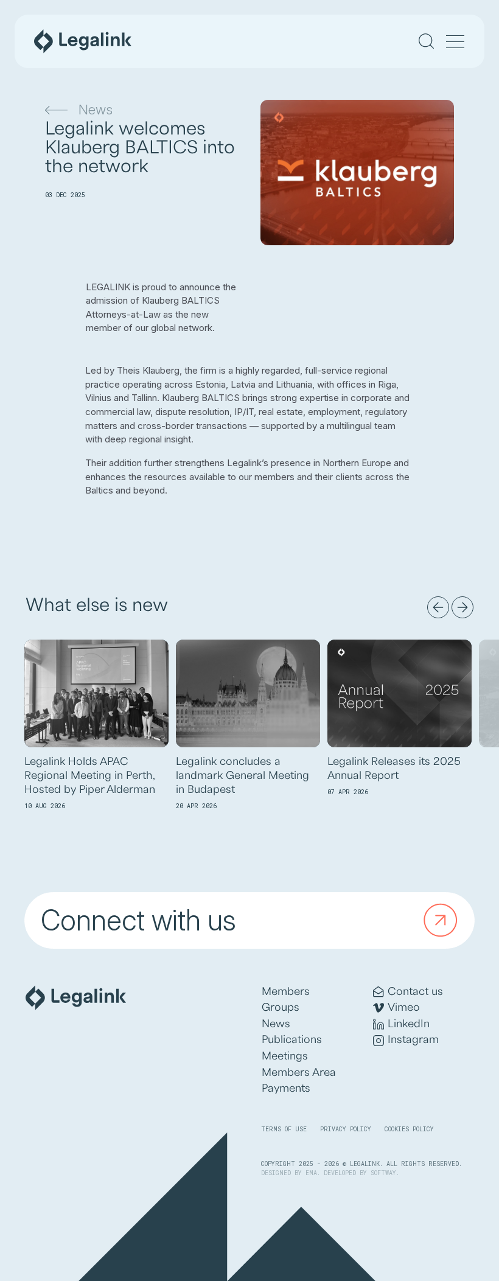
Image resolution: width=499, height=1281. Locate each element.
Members (286, 991)
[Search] (426, 40)
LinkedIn (409, 1023)
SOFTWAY (383, 1173)
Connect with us (138, 920)
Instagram (413, 1039)
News (96, 109)
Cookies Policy (409, 1129)
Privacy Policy (345, 1129)
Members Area (299, 1072)
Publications (292, 1039)
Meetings (285, 1055)
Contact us (415, 991)
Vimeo (404, 1007)
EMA (311, 1173)
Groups (280, 1007)
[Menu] (455, 42)
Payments (286, 1088)
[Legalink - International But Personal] (82, 41)
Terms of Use (284, 1129)
